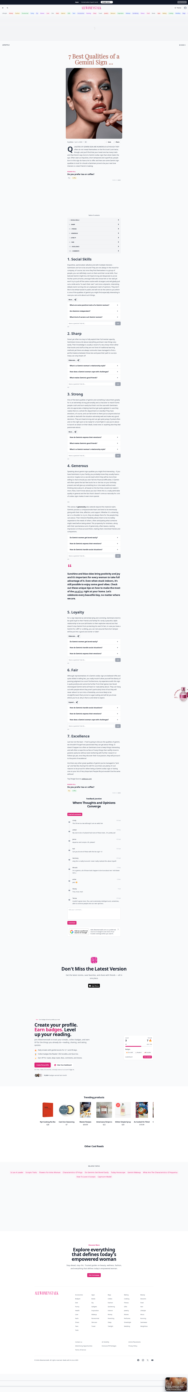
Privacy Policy (132, 1346)
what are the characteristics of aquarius (160, 1172)
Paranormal (25, 13)
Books (153, 13)
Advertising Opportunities (83, 1346)
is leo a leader (17, 1172)
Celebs (110, 1299)
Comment (72, 923)
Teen (74, 13)
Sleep (94, 13)
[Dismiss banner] (118, 929)
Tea (69, 178)
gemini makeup (134, 1172)
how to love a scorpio (86, 1177)
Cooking (171, 13)
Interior (63, 13)
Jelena (71, 142)
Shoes (77, 1322)
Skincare (113, 13)
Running (88, 13)
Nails (57, 13)
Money (11, 13)
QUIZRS (119, 180)
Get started (147, 1057)
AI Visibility (105, 1342)
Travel (100, 13)
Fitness (143, 13)
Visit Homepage (94, 1275)
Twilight (110, 1326)
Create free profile (42, 1065)
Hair (141, 1307)
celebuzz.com (87, 779)
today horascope (118, 1172)
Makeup (128, 13)
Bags (184, 13)
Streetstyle (127, 1322)
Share (117, 142)
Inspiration (120, 13)
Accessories (81, 13)
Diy (37, 13)
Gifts (69, 13)
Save (109, 142)
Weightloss (144, 1326)
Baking (164, 13)
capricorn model (105, 1177)
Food (148, 13)
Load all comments (74, 814)
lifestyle (5, 45)
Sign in (71, 1070)
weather (78, 591)
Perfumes (127, 1318)
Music (142, 1314)
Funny (32, 13)
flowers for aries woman (49, 1172)
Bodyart (77, 1299)
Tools (77, 1330)
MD (86, 142)
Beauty (142, 1295)
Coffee (74, 178)
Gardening (135, 13)
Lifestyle (4, 13)
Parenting (111, 1318)
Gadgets (94, 1307)
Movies (42, 13)
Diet (53, 13)
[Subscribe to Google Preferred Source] (79, 932)
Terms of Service (80, 1350)
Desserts (143, 1299)
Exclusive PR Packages (109, 1346)
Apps (159, 13)
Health (77, 1310)
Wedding (177, 13)
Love (48, 13)
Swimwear (143, 1322)
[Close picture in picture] (167, 1379)
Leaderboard (128, 1057)
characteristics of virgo (72, 1172)
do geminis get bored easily (97, 1172)
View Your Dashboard (64, 1065)
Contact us (78, 1342)
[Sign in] (185, 7)
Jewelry (106, 13)
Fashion (17, 13)
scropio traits (31, 1172)
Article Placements (134, 1342)
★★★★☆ (182, 45)
